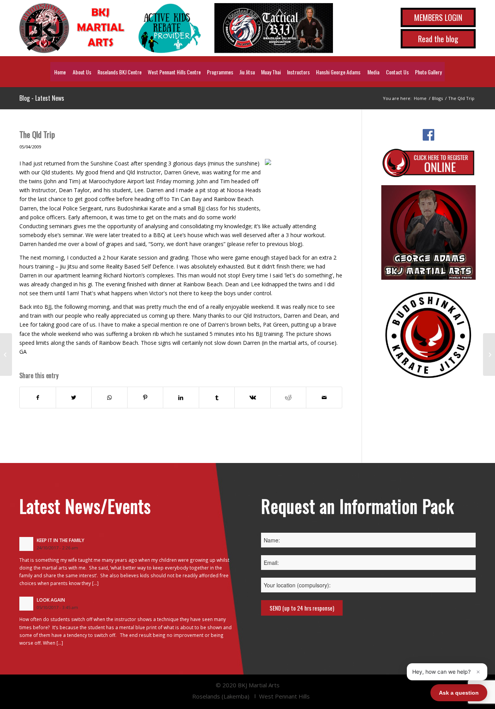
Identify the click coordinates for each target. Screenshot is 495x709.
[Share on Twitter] (74, 397)
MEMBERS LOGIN (438, 17)
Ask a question (459, 693)
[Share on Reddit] (288, 397)
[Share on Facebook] (38, 397)
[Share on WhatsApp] (109, 397)
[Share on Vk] (252, 397)
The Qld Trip (37, 134)
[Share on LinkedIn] (181, 397)
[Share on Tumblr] (217, 397)
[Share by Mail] (324, 397)
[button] (447, 671)
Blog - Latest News (41, 98)
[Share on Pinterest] (145, 397)
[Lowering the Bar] (6, 354)
